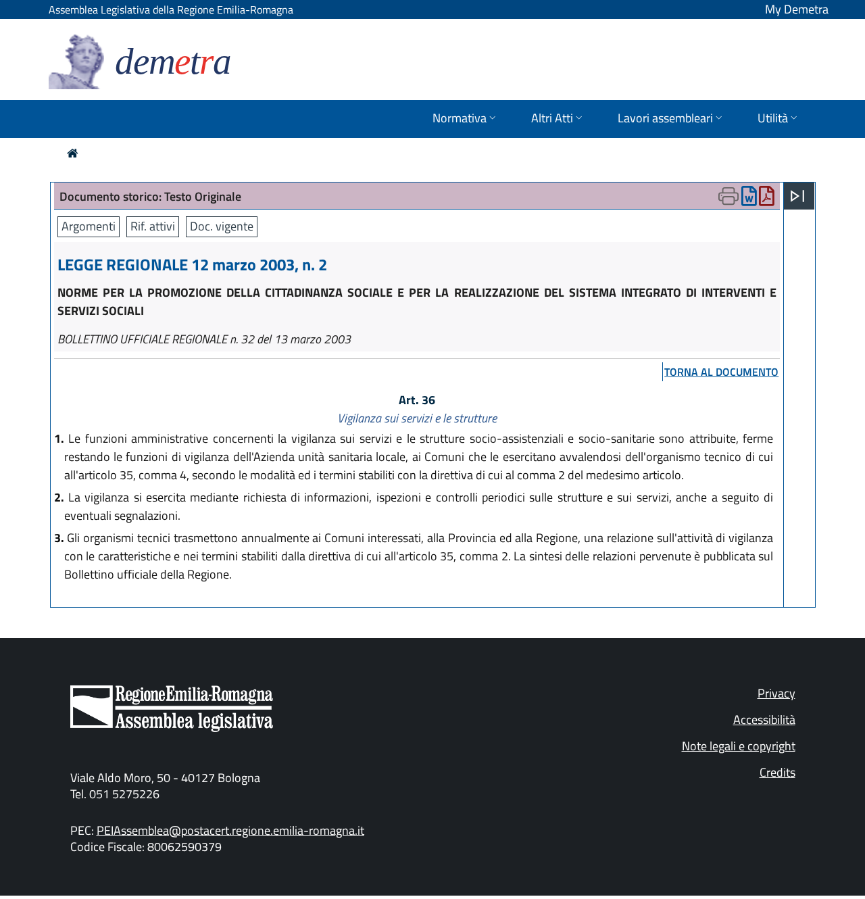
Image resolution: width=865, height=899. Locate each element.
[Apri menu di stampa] (728, 196)
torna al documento (721, 372)
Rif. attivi (152, 226)
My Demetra (797, 9)
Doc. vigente (221, 226)
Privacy (776, 693)
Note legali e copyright (738, 746)
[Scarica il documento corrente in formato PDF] (766, 199)
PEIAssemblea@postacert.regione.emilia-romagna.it (230, 830)
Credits (777, 772)
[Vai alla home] (72, 153)
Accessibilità (764, 719)
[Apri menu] (797, 196)
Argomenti (88, 226)
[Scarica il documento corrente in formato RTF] (749, 199)
